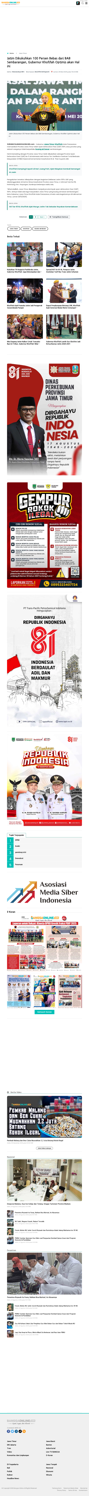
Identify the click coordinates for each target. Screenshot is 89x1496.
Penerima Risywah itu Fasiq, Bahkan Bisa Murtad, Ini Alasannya (37, 1212)
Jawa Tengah (51, 1464)
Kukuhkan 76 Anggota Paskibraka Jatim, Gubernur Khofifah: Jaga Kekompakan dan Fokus (23, 272)
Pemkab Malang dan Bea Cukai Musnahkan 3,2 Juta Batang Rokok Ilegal (35, 1140)
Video (9, 1452)
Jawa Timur (49, 144)
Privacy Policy (61, 1490)
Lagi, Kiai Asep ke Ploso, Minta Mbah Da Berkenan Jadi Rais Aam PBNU (40, 1332)
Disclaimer (83, 1488)
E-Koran (11, 912)
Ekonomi (49, 1471)
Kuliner (10, 1475)
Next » (42, 217)
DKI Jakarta (11, 1445)
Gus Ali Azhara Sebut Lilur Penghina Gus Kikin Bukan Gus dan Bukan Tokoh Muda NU (45, 1323)
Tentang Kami (56, 1488)
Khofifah (58, 144)
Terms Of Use (72, 1490)
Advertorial (50, 1448)
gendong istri (20, 852)
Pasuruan (19, 864)
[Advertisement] (44, 24)
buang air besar (42, 149)
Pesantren (11, 1250)
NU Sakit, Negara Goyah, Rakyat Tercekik (29, 1221)
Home (12, 53)
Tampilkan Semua (60, 217)
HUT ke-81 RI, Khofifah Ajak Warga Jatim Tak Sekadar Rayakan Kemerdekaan (43, 206)
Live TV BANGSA (53, 1452)
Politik (9, 1471)
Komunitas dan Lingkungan (18, 1455)
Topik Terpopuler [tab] (16, 835)
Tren (9, 1448)
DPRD (17, 840)
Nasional (11, 1157)
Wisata (49, 1475)
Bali (8, 1468)
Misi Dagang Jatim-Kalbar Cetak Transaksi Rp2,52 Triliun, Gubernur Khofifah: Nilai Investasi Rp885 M (23, 344)
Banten (49, 1445)
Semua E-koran (44, 1012)
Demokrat (19, 858)
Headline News (13, 1478)
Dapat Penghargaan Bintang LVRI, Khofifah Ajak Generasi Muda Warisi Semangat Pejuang (63, 308)
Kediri (17, 846)
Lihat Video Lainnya (44, 1148)
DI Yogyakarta (12, 1464)
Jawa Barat (50, 1441)
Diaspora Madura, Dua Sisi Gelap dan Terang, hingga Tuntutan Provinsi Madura (38, 1204)
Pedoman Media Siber (71, 1488)
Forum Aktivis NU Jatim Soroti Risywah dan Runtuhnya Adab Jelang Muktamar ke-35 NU (46, 1230)
